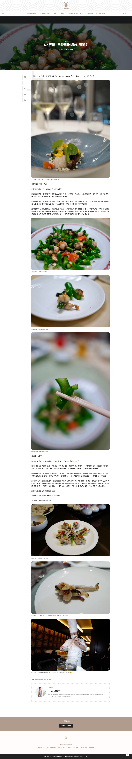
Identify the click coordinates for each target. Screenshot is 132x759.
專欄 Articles (58, 13)
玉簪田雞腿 (48, 679)
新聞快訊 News (31, 13)
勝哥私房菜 (37, 679)
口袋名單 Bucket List (75, 13)
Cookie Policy (79, 756)
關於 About (90, 13)
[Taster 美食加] (66, 5)
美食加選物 (102, 13)
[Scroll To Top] (127, 754)
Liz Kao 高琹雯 (69, 49)
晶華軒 (41, 679)
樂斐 (45, 679)
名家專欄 (66, 41)
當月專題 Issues (45, 13)
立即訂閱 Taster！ (66, 725)
